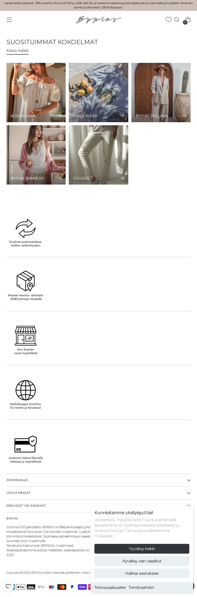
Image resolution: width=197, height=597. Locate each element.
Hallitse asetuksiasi (142, 573)
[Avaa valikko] (9, 19)
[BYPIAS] (98, 19)
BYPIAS (36, 572)
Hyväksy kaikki (142, 548)
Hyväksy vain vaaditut (141, 561)
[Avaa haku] (177, 19)
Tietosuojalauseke (110, 587)
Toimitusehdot (141, 587)
